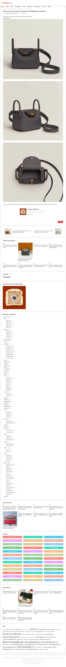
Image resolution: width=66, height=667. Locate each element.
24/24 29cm (8, 395)
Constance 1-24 (9, 347)
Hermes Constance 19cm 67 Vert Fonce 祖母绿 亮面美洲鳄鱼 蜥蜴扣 (25, 605)
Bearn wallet (6, 316)
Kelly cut (8, 384)
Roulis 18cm (8, 436)
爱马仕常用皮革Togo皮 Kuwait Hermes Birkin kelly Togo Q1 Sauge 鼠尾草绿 (41, 593)
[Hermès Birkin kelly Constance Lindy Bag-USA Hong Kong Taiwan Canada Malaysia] (7, 2)
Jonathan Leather (9, 478)
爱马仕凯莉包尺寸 (33, 576)
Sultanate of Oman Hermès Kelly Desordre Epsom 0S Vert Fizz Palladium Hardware (25, 612)
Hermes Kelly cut (53, 576)
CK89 (54, 537)
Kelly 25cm (8, 377)
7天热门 (27, 661)
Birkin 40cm (8, 327)
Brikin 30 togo (33, 558)
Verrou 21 (8, 451)
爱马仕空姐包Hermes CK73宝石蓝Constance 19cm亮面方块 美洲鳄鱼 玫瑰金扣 (10, 612)
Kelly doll (8, 386)
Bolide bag (6, 329)
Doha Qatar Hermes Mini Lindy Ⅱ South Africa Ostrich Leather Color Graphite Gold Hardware (25, 259)
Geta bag (6, 363)
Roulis (49, 6)
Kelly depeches (7, 401)
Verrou (44, 6)
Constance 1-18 (9, 346)
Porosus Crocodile (10, 487)
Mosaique (6, 425)
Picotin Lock (37, 6)
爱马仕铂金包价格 (12, 540)
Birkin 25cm (8, 322)
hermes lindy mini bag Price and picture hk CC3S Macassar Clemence (42, 204)
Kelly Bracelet (9, 457)
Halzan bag (6, 365)
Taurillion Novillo (9, 490)
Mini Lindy (23, 13)
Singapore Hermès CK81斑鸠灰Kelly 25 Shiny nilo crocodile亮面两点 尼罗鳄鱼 (25, 515)
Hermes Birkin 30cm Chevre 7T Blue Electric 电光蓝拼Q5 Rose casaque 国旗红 (41, 612)
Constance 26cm (9, 354)
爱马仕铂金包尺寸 (12, 555)
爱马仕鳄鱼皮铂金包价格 (12, 569)
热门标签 (42, 661)
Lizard (7, 480)
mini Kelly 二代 (33, 580)
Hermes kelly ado (41, 659)
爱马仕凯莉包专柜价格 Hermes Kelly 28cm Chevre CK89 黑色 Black (10, 592)
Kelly (12, 6)
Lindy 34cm (8, 415)
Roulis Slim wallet (9, 439)
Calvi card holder (7, 338)
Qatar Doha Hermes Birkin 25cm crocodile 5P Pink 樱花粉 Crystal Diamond (41, 515)
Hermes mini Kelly (33, 537)
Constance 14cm (9, 349)
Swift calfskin (53, 544)
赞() (60, 222)
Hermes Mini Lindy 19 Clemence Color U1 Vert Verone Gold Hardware (41, 259)
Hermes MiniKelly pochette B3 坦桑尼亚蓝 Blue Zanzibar (41, 507)
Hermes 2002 (6, 369)
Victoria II (8, 460)
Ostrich (7, 485)
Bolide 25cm (8, 331)
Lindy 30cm (8, 413)
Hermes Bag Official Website (57, 657)
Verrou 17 (8, 449)
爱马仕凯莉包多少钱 (12, 544)
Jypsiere (5, 374)
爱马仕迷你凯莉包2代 (53, 547)
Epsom (7, 473)
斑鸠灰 (33, 572)
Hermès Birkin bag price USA (12, 13)
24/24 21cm (8, 394)
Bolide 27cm (8, 333)
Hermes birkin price (21, 657)
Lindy (24, 6)
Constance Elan (9, 356)
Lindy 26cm (8, 411)
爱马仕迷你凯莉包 (33, 551)
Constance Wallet (9, 358)
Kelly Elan (6, 404)
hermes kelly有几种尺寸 (53, 569)
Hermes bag (53, 562)
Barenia (7, 466)
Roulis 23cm (8, 438)
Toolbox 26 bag (9, 445)
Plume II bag (8, 459)
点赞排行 (38, 661)
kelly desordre (7, 403)
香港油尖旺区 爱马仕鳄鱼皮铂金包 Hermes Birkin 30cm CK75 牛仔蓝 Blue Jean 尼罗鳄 (25, 508)
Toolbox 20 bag (9, 443)
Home (2, 6)
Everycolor (8, 475)
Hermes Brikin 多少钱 (12, 576)
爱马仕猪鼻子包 (53, 551)
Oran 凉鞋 (6, 426)
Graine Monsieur (9, 477)
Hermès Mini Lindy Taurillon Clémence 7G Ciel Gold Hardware (41, 265)
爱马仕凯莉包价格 (53, 540)
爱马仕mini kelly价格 (12, 537)
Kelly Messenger (7, 406)
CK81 (27, 629)
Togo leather (8, 494)
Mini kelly (29, 6)
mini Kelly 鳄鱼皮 (31, 637)
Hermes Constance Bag (47, 657)
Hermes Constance (12, 562)
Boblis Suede (9, 468)
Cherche (5, 342)
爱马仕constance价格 (53, 565)
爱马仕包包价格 (6, 657)
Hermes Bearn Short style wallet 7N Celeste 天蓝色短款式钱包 (56, 592)
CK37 (23, 629)
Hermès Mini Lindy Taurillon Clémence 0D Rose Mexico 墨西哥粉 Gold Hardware (25, 266)
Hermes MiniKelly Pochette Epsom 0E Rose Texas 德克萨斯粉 (10, 527)
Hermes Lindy (12, 565)
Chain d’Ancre (7, 340)
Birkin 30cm (8, 324)
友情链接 (30, 661)
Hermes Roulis (54, 572)
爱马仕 (5, 453)
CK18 (33, 547)
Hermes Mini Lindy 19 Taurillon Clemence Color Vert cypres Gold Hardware (10, 246)
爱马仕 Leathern (7, 462)
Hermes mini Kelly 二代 (33, 565)
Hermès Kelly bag (33, 540)
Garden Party (6, 362)
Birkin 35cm (8, 325)
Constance (18, 6)
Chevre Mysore (9, 471)
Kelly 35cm (8, 383)
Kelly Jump (8, 388)
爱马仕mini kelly (33, 555)
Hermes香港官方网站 (29, 657)
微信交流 (34, 661)
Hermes (33, 544)
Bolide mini (8, 336)
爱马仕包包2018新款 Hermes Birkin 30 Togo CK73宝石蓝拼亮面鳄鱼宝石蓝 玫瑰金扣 (25, 619)
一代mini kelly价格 (12, 547)
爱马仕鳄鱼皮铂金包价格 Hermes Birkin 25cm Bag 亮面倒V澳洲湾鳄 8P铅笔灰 (56, 612)
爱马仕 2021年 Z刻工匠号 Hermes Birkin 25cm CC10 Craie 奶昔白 (9, 618)
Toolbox (5, 442)
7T (4, 629)
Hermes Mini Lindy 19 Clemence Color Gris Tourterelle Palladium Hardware (10, 266)
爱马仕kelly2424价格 (33, 659)
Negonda (8, 482)
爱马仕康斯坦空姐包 (12, 551)
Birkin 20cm (8, 320)
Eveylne (5, 360)
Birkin (7, 6)
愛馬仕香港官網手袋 (13, 657)
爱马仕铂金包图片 (39, 647)
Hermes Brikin (58, 629)
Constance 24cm (9, 353)
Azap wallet (8, 455)
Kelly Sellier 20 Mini (10, 423)
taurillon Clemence (33, 569)
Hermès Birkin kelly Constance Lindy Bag (18, 204)
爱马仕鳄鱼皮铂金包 (12, 572)
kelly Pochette (9, 421)
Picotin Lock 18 (9, 430)
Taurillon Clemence (10, 492)
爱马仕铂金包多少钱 (12, 558)
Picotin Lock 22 (9, 432)
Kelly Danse (6, 399)
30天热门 (23, 661)
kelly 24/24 (6, 392)
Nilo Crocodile (9, 483)
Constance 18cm (9, 351)
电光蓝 (12, 580)
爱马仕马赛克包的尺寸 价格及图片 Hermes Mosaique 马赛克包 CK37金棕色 (56, 515)
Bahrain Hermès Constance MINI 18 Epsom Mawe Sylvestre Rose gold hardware (56, 508)
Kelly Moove (6, 408)
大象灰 (53, 555)
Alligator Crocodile (10, 464)
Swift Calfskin (9, 489)
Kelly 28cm (8, 379)
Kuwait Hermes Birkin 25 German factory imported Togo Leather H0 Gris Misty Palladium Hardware (10, 508)
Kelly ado (6, 397)
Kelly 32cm (8, 381)
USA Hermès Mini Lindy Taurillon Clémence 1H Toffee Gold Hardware (56, 266)
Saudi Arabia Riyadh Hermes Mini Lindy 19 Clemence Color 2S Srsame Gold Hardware (56, 246)
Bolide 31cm (8, 335)
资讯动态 (6, 496)
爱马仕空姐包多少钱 (33, 562)
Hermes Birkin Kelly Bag (38, 657)
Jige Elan (6, 372)
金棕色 (53, 580)
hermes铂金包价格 (53, 558)
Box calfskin (8, 470)
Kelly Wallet (8, 389)
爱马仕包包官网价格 (25, 659)
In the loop (6, 370)
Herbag (5, 367)
